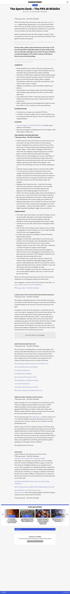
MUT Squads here (34, 417)
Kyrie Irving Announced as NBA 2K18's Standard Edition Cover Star (34, 487)
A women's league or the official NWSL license (30, 125)
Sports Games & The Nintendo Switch (25, 377)
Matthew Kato (28, 11)
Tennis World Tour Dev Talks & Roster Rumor (27, 490)
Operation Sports (19, 492)
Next (67, 514)
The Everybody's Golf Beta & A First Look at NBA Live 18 (31, 363)
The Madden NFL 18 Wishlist (23, 373)
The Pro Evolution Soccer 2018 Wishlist (26, 367)
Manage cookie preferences (35, 541)
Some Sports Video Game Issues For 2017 (26, 387)
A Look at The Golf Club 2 (22, 383)
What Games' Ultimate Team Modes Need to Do (28, 390)
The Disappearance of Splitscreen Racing (26, 380)
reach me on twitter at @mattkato (32, 284)
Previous (2, 514)
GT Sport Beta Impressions (22, 370)
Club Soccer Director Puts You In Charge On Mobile (29, 458)
